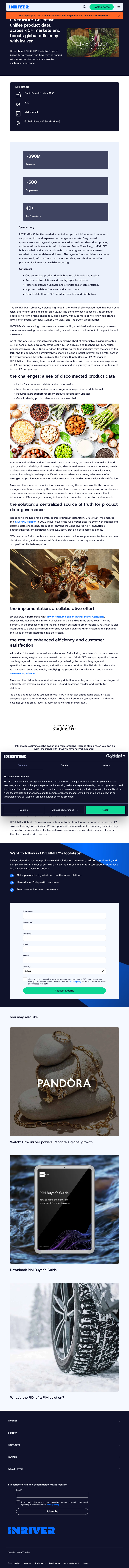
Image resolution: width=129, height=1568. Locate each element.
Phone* (26, 955)
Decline (24, 810)
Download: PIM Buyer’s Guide (33, 1270)
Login (86, 1563)
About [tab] (106, 765)
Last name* (28, 922)
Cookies (27, 1563)
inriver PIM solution (25, 521)
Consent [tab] (22, 765)
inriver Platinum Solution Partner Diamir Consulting (75, 616)
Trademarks (40, 1563)
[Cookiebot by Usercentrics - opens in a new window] (111, 756)
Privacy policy (14, 1563)
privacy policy (75, 981)
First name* (28, 911)
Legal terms (54, 1563)
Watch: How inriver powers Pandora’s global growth (51, 1142)
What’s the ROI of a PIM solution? (37, 1397)
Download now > (101, 15)
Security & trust (70, 1563)
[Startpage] (19, 6)
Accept (105, 810)
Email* (26, 944)
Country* (27, 966)
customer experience (22, 673)
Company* (27, 933)
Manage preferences (63, 810)
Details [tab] (64, 765)
